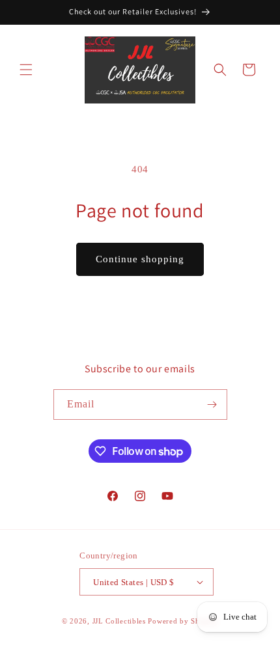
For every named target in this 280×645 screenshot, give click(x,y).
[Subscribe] (212, 404)
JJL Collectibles (119, 621)
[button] (26, 69)
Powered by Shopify (183, 621)
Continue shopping (140, 259)
